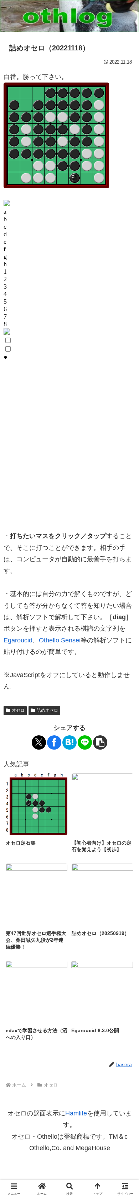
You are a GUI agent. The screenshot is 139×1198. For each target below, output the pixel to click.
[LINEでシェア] (85, 742)
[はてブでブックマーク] (69, 742)
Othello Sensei (60, 640)
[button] (100, 742)
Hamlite (76, 1113)
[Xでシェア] (39, 742)
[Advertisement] (69, 449)
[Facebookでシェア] (54, 742)
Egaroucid (18, 640)
